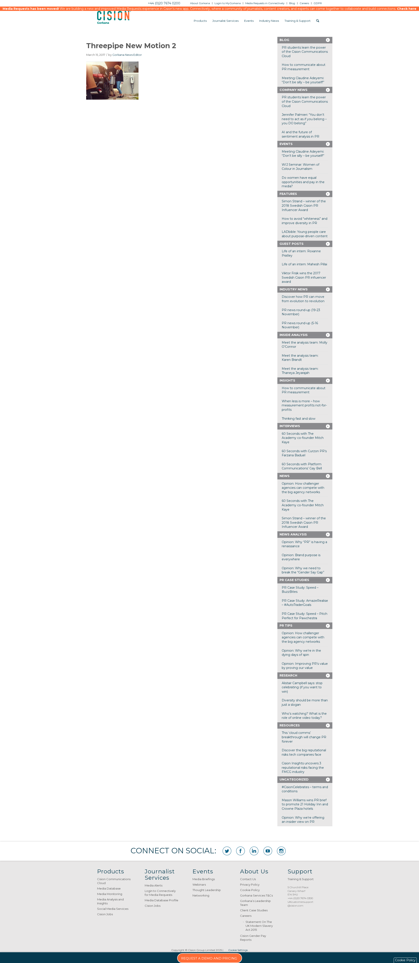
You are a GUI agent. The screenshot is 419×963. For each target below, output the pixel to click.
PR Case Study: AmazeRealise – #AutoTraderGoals (305, 603)
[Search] (317, 21)
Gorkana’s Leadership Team (255, 903)
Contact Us (248, 879)
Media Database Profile (161, 900)
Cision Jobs (105, 914)
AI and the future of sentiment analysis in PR (300, 134)
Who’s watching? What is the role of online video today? (304, 716)
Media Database (109, 888)
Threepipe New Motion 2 (131, 45)
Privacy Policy (249, 884)
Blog (284, 40)
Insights (287, 380)
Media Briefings (203, 879)
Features (288, 194)
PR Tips (286, 625)
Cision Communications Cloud (114, 881)
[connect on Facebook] (240, 850)
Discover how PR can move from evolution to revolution (303, 299)
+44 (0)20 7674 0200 (164, 3)
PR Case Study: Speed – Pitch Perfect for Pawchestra (304, 616)
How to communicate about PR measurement (303, 67)
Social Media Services (112, 908)
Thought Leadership (206, 890)
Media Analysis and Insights (110, 901)
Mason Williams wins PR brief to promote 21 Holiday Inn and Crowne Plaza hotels (305, 804)
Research (288, 675)
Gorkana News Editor (127, 54)
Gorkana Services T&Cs (256, 895)
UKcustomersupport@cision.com (300, 903)
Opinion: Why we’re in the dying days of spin (301, 653)
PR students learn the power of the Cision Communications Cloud (305, 52)
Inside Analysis (294, 335)
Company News (293, 90)
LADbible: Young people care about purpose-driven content (305, 234)
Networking (200, 895)
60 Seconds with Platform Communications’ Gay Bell (302, 466)
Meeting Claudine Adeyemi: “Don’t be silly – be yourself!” (303, 80)
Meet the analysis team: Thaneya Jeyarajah (300, 371)
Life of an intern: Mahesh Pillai (304, 264)
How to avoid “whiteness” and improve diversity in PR (304, 221)
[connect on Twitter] (227, 850)
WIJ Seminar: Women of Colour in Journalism (300, 167)
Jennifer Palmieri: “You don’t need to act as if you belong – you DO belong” (304, 119)
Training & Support (301, 879)
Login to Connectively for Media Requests (160, 893)
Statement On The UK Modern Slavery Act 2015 (259, 925)
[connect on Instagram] (281, 850)
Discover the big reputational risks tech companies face (304, 752)
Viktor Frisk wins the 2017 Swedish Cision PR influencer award (304, 277)
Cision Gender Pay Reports (253, 937)
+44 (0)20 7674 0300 (300, 898)
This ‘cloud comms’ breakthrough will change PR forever (304, 737)
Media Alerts (153, 885)
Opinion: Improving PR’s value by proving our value (305, 666)
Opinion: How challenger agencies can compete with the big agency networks (303, 488)
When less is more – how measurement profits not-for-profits (304, 405)
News (285, 476)
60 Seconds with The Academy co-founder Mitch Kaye (303, 438)
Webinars (199, 884)
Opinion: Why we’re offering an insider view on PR (303, 820)
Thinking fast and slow (298, 419)
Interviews (290, 426)
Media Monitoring (109, 894)
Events (286, 144)
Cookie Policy (250, 890)
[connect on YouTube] (267, 850)
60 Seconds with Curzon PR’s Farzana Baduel (304, 453)
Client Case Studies (254, 910)
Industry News (294, 289)
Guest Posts (292, 244)
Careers (245, 915)
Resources (290, 725)
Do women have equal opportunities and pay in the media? (303, 182)
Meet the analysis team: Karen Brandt (300, 358)
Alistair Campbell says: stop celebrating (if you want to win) (302, 687)
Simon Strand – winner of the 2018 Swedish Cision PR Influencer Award (304, 205)
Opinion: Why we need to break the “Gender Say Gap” (303, 570)
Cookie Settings (238, 950)
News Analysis (293, 534)
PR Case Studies (294, 580)
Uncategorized (294, 779)
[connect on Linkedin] (254, 850)
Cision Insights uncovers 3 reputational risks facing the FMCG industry (303, 767)
